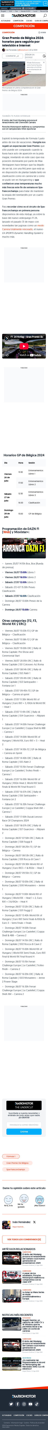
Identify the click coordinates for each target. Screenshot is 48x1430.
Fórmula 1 (11, 1156)
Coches (29, 21)
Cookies (26, 1423)
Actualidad (5, 21)
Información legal (17, 1423)
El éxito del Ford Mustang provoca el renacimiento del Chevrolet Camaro (19, 121)
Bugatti (3, 11)
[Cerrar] (44, 62)
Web (6, 532)
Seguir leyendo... (18, 1227)
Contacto (7, 1423)
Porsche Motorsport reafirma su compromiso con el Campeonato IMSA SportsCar (23, 128)
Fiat (16, 11)
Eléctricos (27, 1358)
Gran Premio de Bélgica (17, 1163)
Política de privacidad (37, 1423)
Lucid (35, 11)
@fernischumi (23, 50)
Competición (18, 21)
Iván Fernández (11, 50)
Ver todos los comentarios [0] (24, 1239)
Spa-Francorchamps (15, 1169)
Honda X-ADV (25, 11)
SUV (10, 11)
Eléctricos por (16, 8)
